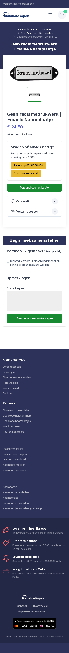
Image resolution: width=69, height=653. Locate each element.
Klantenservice (14, 360)
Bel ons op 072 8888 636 (28, 165)
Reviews (8, 393)
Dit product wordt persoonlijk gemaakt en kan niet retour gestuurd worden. (35, 263)
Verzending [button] (24, 201)
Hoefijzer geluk (11, 426)
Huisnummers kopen (15, 454)
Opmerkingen (15, 288)
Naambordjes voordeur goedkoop (22, 508)
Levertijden (9, 372)
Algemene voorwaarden (17, 377)
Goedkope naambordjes (17, 421)
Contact (22, 606)
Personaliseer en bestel (34, 187)
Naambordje (10, 487)
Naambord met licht (15, 465)
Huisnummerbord (13, 448)
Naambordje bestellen (16, 492)
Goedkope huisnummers (17, 415)
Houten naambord (13, 431)
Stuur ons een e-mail (26, 173)
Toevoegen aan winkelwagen (34, 318)
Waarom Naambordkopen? (18, 3)
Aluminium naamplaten (16, 410)
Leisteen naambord (14, 459)
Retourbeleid (10, 382)
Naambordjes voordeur (16, 503)
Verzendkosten (12, 366)
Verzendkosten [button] (27, 211)
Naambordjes (10, 497)
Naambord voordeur (14, 470)
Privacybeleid (11, 388)
